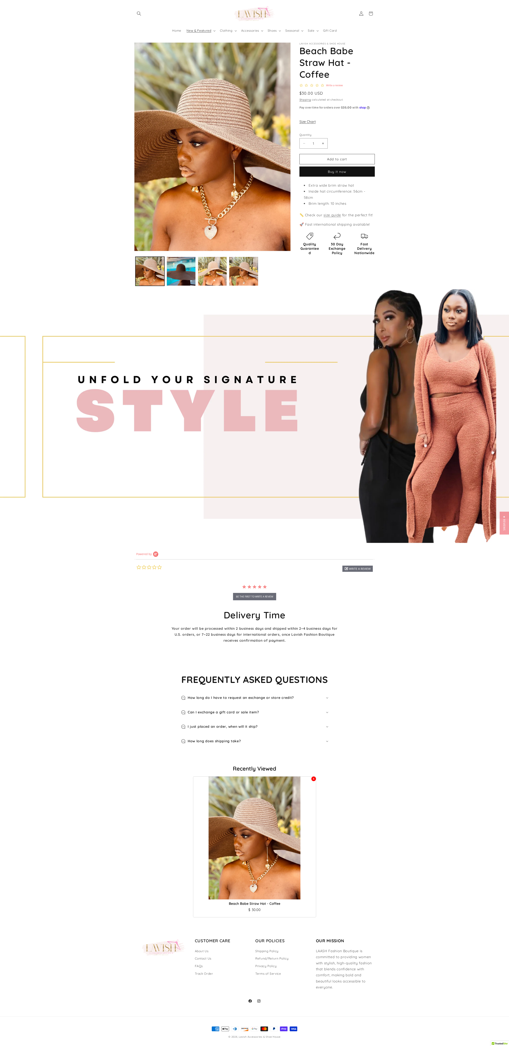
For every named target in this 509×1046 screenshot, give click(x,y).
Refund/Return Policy (271, 958)
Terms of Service (268, 973)
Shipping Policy (267, 951)
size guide (332, 215)
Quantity (305, 135)
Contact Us (203, 958)
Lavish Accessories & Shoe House (260, 1036)
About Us (202, 951)
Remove (313, 779)
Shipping (305, 99)
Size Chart (307, 121)
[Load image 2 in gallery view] (181, 271)
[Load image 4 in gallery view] (243, 271)
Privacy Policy (266, 966)
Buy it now (337, 171)
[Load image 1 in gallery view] (149, 271)
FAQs (199, 966)
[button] (139, 13)
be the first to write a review (254, 596)
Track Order (204, 973)
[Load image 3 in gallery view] (212, 271)
